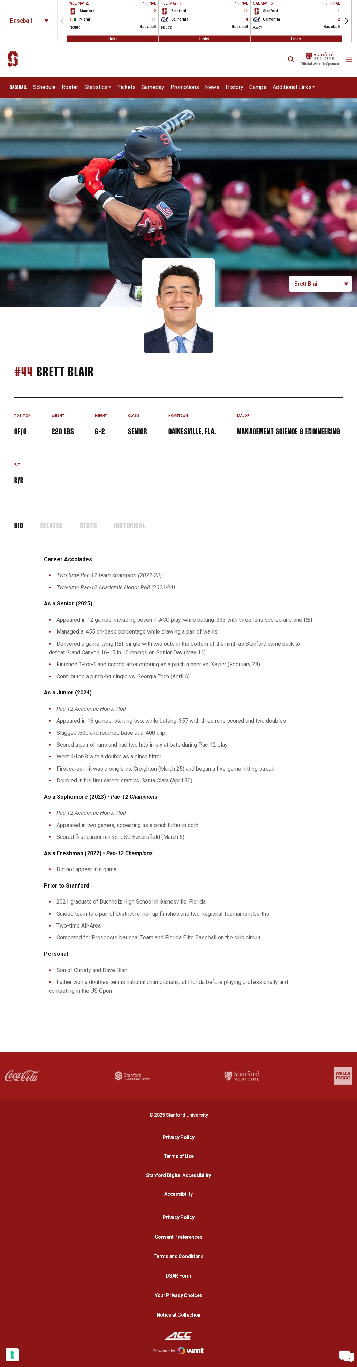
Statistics (96, 87)
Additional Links (292, 87)
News (212, 87)
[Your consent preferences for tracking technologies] (12, 1354)
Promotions (184, 87)
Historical (129, 526)
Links (113, 38)
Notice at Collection (178, 1315)
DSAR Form (178, 1276)
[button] (347, 21)
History (234, 87)
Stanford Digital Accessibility (180, 1175)
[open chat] (346, 1356)
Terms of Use (179, 1156)
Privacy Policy (180, 1137)
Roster (70, 87)
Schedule (44, 87)
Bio (18, 526)
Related (51, 526)
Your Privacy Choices (178, 1295)
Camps (257, 87)
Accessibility (180, 1194)
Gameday (153, 87)
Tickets (126, 87)
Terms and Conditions (178, 1256)
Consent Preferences (179, 1237)
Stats (88, 526)
